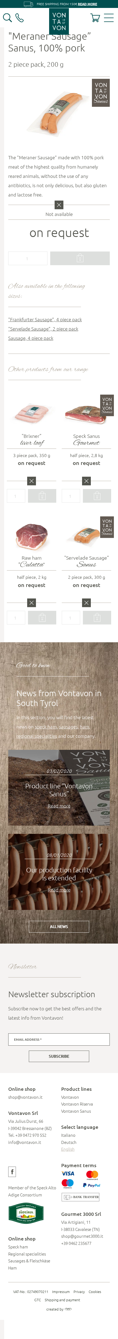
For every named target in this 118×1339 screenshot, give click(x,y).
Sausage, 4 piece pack (30, 338)
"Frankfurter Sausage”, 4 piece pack (45, 319)
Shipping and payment (62, 1299)
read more (87, 4)
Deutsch (69, 1142)
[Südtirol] (26, 1213)
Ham (12, 1268)
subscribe (59, 1056)
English (68, 1149)
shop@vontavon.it (25, 1097)
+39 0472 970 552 (30, 1135)
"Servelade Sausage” (86, 562)
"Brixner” (31, 440)
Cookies (95, 1291)
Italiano (68, 1135)
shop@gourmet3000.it (82, 1236)
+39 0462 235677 (76, 1243)
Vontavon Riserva (77, 1104)
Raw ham (31, 562)
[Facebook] (12, 1172)
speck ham (46, 727)
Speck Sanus (86, 440)
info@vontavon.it (24, 1142)
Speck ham (18, 1247)
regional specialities (36, 736)
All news (59, 926)
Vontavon (70, 1097)
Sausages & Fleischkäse (29, 1260)
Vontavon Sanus (76, 1111)
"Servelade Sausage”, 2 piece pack (43, 329)
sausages (68, 727)
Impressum (61, 1291)
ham (84, 727)
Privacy (79, 1291)
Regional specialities (27, 1254)
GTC (37, 1299)
